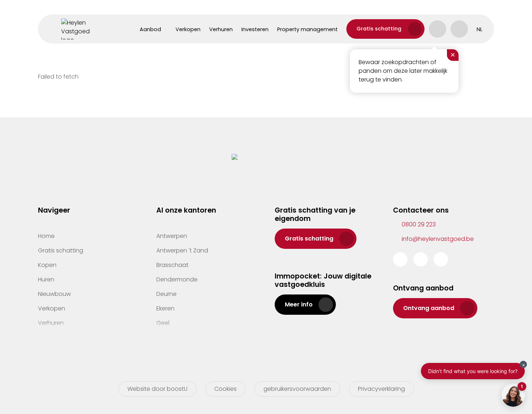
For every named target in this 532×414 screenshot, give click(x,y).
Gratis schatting (378, 28)
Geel (162, 323)
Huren (46, 279)
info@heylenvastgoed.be (438, 239)
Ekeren (165, 308)
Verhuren (221, 29)
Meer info (299, 304)
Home (46, 236)
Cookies (225, 389)
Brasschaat (172, 265)
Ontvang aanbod (428, 308)
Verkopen (188, 29)
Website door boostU (157, 389)
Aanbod (150, 29)
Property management (307, 29)
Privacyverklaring (381, 389)
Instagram (420, 259)
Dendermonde (177, 279)
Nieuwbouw (54, 294)
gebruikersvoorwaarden (297, 389)
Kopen (47, 265)
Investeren (255, 29)
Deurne (166, 294)
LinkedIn (441, 259)
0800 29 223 (419, 224)
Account (437, 29)
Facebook (400, 259)
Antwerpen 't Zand (182, 250)
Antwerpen (171, 236)
